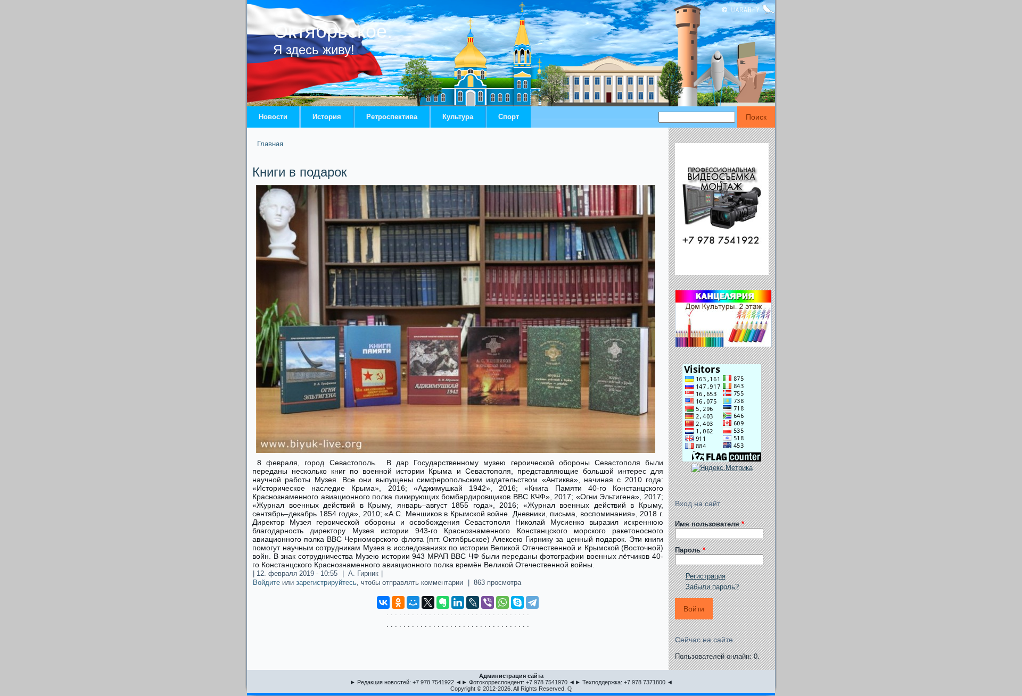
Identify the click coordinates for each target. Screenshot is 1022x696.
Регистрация (706, 576)
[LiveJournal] (472, 602)
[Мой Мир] (413, 602)
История (326, 117)
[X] (428, 602)
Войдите (266, 582)
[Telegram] (532, 602)
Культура (457, 117)
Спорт (508, 117)
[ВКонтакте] (383, 602)
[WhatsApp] (502, 602)
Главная (270, 144)
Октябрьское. (332, 31)
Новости (273, 117)
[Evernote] (442, 602)
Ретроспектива (391, 117)
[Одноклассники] (398, 602)
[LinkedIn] (457, 602)
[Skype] (517, 602)
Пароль (690, 550)
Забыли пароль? (712, 587)
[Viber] (487, 602)
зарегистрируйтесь (326, 582)
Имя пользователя (709, 524)
